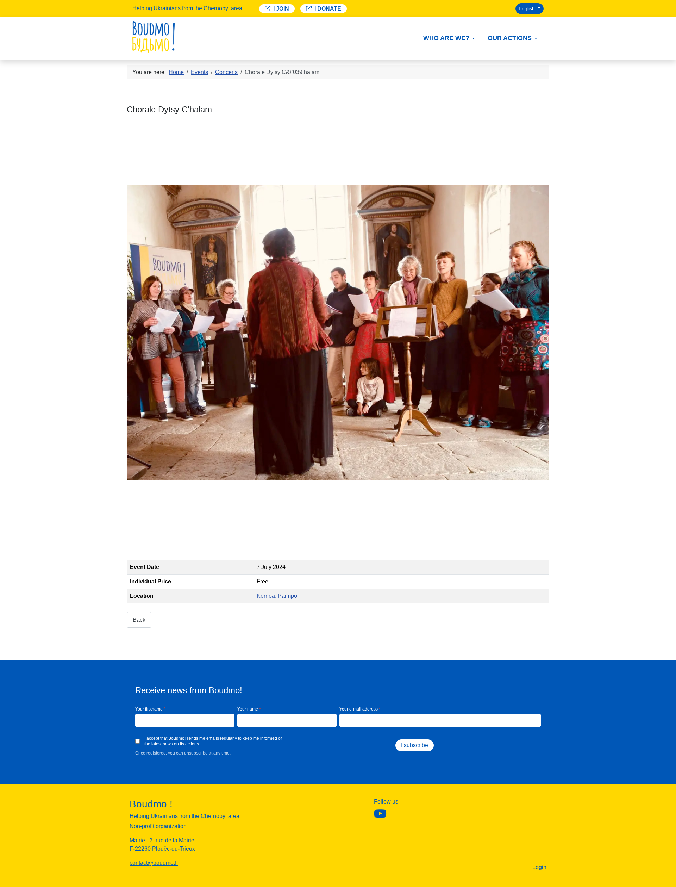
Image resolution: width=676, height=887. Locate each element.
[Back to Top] (667, 878)
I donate (327, 9)
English (527, 8)
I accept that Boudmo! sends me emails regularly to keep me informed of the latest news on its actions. (213, 741)
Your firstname (150, 709)
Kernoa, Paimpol (278, 596)
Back (139, 620)
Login (539, 867)
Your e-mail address (360, 709)
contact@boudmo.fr (154, 863)
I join (281, 9)
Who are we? (446, 38)
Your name (249, 709)
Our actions (510, 38)
